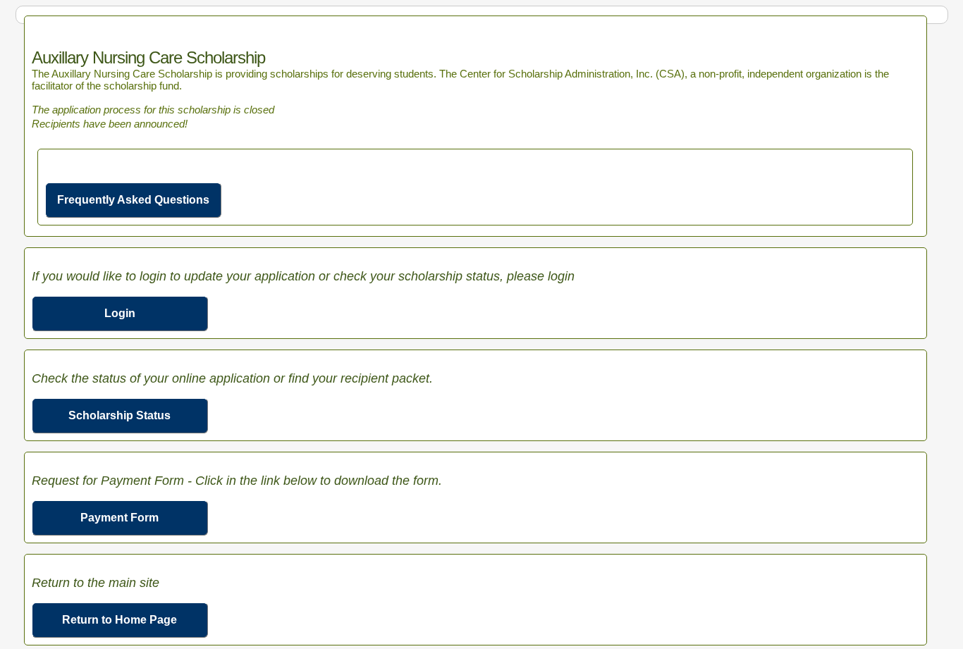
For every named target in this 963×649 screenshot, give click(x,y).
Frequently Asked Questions (133, 200)
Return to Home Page (119, 620)
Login (119, 313)
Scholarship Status (119, 415)
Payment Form (119, 518)
